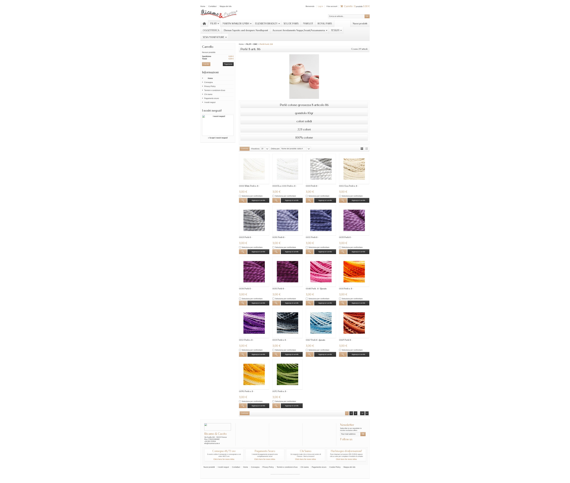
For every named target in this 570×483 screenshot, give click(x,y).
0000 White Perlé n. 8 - (249, 186)
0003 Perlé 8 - (245, 237)
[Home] (204, 23)
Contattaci (236, 467)
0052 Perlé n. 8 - (246, 340)
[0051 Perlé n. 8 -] (354, 272)
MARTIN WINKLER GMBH (236, 23)
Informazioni (210, 72)
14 (362, 413)
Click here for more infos (223, 459)
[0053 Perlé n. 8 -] (287, 323)
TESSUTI (335, 30)
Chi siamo (208, 94)
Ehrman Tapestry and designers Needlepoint (246, 30)
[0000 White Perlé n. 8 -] (254, 169)
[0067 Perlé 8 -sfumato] (321, 323)
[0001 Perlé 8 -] (321, 169)
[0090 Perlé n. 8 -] (254, 374)
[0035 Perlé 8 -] (287, 272)
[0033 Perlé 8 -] (354, 220)
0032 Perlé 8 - (312, 237)
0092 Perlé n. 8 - (279, 391)
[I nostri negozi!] (218, 125)
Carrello (207, 47)
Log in (320, 6)
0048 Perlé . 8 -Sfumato (316, 288)
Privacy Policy (210, 86)
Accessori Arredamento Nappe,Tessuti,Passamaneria (299, 30)
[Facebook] (342, 444)
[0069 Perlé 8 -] (354, 323)
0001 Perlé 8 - (312, 186)
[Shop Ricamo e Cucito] (219, 13)
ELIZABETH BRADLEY (266, 23)
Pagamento (228, 64)
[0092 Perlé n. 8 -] (287, 374)
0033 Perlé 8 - (345, 237)
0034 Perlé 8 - (245, 288)
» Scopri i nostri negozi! (218, 138)
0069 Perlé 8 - (345, 340)
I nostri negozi (210, 102)
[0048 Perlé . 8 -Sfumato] (321, 272)
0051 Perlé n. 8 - (346, 288)
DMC (255, 44)
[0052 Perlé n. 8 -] (254, 323)
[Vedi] (243, 200)
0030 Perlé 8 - (279, 237)
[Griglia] (362, 149)
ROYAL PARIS (325, 23)
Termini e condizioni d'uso (214, 90)
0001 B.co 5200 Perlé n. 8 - (284, 186)
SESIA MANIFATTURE (213, 37)
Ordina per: (275, 149)
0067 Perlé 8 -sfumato (315, 340)
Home (210, 78)
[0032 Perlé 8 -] (321, 220)
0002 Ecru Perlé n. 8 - (348, 186)
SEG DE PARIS (291, 23)
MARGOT (308, 23)
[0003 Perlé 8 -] (254, 220)
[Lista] (366, 149)
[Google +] (347, 444)
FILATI (213, 23)
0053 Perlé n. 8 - (279, 340)
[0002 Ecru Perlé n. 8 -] (354, 169)
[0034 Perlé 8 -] (254, 272)
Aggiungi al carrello (258, 200)
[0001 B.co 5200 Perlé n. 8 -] (287, 169)
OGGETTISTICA (211, 30)
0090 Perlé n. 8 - (246, 391)
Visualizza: (255, 149)
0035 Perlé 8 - (278, 288)
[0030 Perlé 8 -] (287, 220)
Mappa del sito (349, 467)
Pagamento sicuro (211, 98)
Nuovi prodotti (360, 23)
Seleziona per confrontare (252, 196)
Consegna (208, 82)
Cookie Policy (335, 467)
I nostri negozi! (212, 110)
